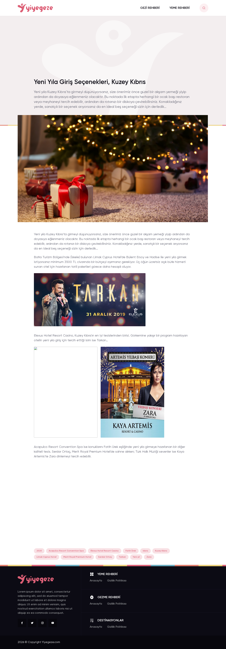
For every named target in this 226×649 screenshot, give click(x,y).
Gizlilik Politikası (116, 580)
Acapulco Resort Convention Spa (66, 551)
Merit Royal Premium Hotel (77, 557)
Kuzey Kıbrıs (161, 551)
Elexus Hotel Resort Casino (105, 551)
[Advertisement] (113, 49)
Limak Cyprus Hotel (46, 557)
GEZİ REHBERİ (150, 8)
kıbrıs (145, 551)
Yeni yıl (136, 557)
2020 (39, 551)
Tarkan (122, 557)
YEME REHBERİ (180, 8)
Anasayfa (96, 580)
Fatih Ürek (131, 551)
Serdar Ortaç (105, 557)
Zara (149, 557)
